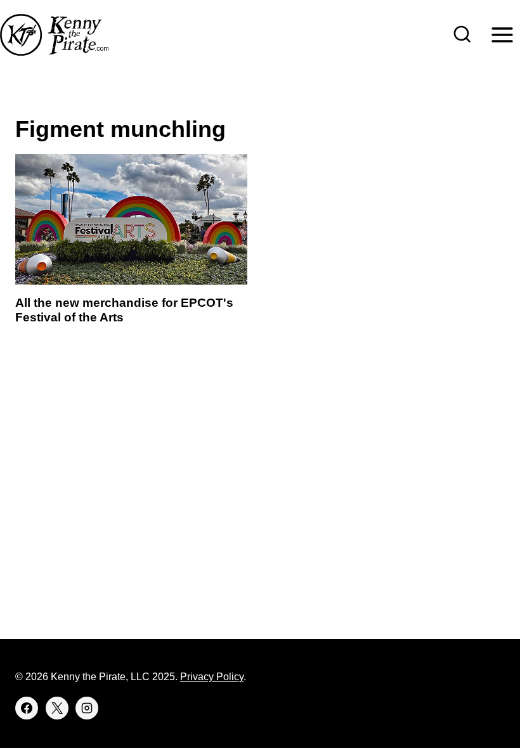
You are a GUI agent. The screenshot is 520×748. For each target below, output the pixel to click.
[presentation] (131, 219)
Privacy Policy (212, 676)
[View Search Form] (462, 35)
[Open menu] (502, 34)
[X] (57, 708)
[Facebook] (26, 708)
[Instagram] (86, 708)
